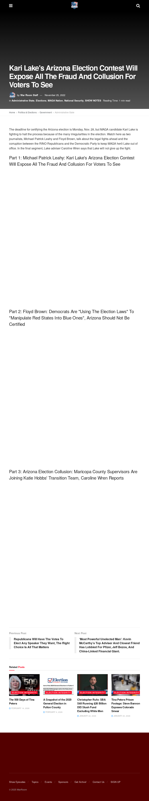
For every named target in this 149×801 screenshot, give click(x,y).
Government (46, 112)
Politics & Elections (27, 112)
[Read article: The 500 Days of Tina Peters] (24, 685)
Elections (41, 100)
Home (12, 112)
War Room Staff (29, 95)
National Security (74, 100)
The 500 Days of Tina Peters (21, 701)
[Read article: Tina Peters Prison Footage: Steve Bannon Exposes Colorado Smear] (126, 685)
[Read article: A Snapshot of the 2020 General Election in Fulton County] (58, 685)
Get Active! (80, 782)
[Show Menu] (11, 5)
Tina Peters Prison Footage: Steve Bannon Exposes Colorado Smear (125, 705)
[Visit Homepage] (74, 5)
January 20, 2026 (121, 716)
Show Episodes (17, 782)
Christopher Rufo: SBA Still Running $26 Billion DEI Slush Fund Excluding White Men (91, 705)
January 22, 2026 (87, 716)
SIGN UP (115, 782)
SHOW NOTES (93, 100)
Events (48, 782)
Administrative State (23, 100)
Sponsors (63, 782)
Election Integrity (24, 692)
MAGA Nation (55, 100)
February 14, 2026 (20, 708)
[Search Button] (138, 5)
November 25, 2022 (55, 95)
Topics (35, 782)
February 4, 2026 (54, 712)
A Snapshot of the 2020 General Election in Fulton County (57, 703)
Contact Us (98, 782)
